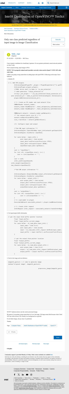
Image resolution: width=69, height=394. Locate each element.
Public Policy (40, 371)
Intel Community (8, 28)
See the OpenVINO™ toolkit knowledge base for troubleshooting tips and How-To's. (34, 25)
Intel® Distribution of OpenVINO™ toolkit (37, 325)
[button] (61, 54)
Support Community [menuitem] (6, 8)
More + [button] (29, 3)
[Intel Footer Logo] (6, 379)
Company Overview (20, 369)
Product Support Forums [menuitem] (47, 7)
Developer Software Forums (22, 28)
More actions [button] (57, 44)
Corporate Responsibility (21, 371)
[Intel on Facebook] (14, 375)
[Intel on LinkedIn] (22, 375)
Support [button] (21, 3)
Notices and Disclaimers (54, 385)
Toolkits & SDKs (35, 28)
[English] (42, 3)
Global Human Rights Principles (26, 387)
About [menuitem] (17, 7)
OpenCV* (55, 325)
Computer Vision (17, 325)
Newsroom (39, 369)
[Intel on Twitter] (18, 375)
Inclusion (32, 371)
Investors (46, 369)
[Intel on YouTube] (27, 375)
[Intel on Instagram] (31, 375)
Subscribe (58, 39)
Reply (58, 337)
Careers (52, 369)
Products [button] (11, 3)
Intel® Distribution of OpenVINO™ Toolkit (14, 30)
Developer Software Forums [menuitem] (29, 7)
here (53, 355)
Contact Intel (31, 369)
